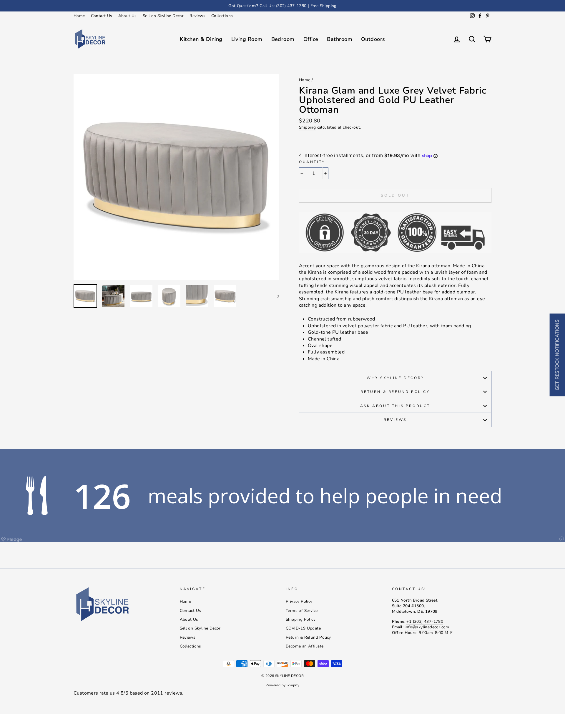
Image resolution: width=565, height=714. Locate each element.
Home (79, 16)
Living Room (246, 39)
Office (310, 39)
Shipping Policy (300, 619)
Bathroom (339, 39)
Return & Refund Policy (395, 391)
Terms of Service (302, 610)
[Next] (275, 296)
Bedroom (283, 39)
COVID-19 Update (303, 628)
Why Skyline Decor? (395, 378)
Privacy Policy (299, 601)
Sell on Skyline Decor (163, 16)
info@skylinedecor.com (427, 627)
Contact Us (101, 16)
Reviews (197, 16)
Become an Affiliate (305, 646)
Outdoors (373, 39)
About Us (127, 16)
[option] (282, 6)
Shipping (307, 127)
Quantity (312, 162)
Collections (222, 16)
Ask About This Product (395, 406)
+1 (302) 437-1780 (424, 621)
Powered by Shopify (282, 685)
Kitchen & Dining (201, 39)
